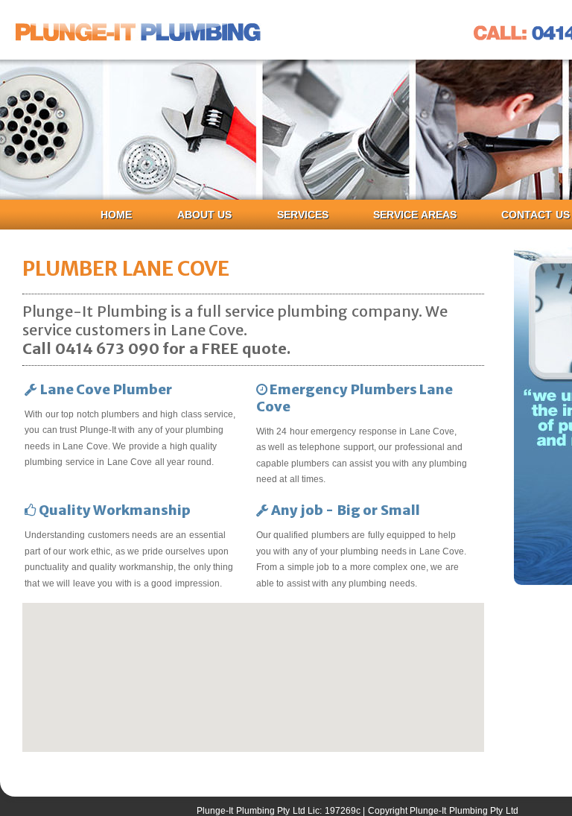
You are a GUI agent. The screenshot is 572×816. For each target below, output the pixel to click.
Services (302, 215)
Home (116, 215)
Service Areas (415, 215)
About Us (204, 215)
